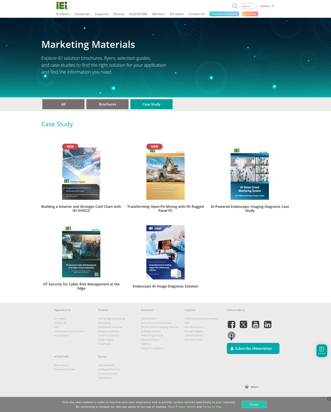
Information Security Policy (69, 331)
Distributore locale (64, 369)
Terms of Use (212, 407)
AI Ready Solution (151, 331)
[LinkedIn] (267, 322)
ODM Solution (149, 318)
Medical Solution (150, 339)
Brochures (107, 104)
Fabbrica (146, 344)
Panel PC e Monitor (109, 335)
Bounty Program (194, 331)
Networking (104, 322)
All (63, 104)
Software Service (194, 335)
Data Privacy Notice (182, 407)
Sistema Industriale (108, 331)
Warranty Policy (193, 339)
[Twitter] (243, 322)
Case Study (152, 104)
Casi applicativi (106, 365)
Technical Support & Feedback (202, 318)
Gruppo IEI (60, 322)
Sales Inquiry (61, 365)
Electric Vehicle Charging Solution (159, 327)
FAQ (187, 322)
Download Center (108, 373)
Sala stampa (104, 377)
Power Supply (105, 339)
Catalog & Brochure (109, 369)
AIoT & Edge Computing (111, 318)
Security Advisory (194, 327)
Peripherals (104, 344)
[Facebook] (231, 322)
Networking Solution (152, 335)
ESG (56, 327)
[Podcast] (231, 333)
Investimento (61, 335)
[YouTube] (255, 322)
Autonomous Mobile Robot (156, 322)
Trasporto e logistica (152, 348)
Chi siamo (59, 318)
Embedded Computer (110, 327)
